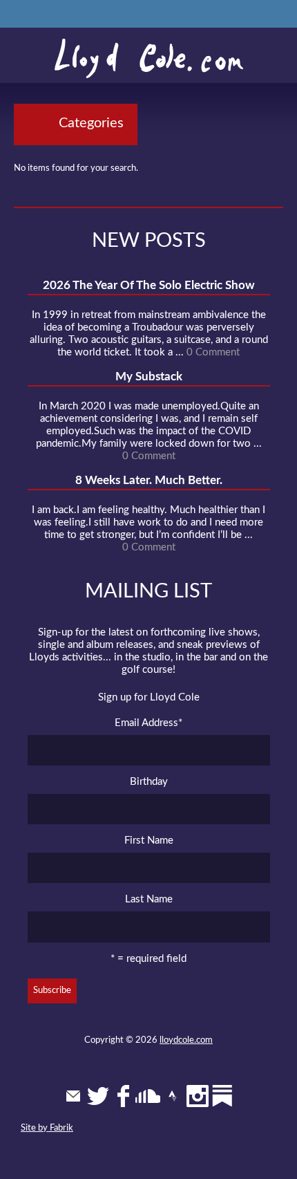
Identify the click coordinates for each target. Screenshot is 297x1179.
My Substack (148, 376)
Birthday (149, 782)
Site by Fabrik (47, 1128)
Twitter (98, 1096)
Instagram (197, 1096)
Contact (73, 1096)
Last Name (149, 899)
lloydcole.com (186, 1040)
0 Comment (213, 352)
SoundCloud (147, 1096)
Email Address (148, 723)
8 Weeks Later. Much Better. (148, 480)
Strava (172, 1096)
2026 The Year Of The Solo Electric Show (149, 285)
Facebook (123, 1096)
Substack (222, 1096)
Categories (91, 123)
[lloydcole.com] (148, 59)
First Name (148, 840)
